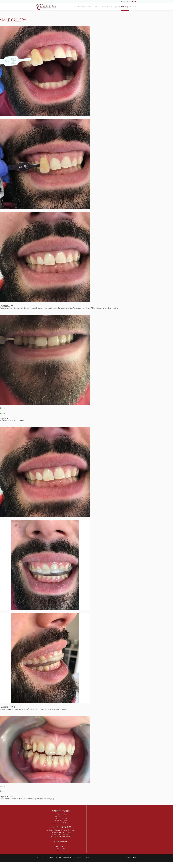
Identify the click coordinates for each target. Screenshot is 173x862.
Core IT (135, 857)
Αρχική (74, 6)
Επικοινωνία (132, 6)
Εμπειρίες (117, 6)
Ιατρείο (97, 6)
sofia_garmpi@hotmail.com (63, 836)
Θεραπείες (103, 6)
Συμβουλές (110, 6)
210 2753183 (133, 1)
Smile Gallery (124, 6)
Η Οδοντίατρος (82, 6)
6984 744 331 (67, 834)
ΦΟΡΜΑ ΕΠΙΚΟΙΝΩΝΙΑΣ (61, 842)
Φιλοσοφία (90, 6)
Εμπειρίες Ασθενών (68, 857)
